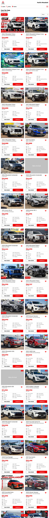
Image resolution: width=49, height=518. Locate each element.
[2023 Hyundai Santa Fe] (36, 412)
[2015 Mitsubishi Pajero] (36, 236)
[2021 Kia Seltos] (36, 130)
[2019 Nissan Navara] (36, 306)
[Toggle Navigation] (47, 6)
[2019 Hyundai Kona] (12, 483)
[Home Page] (3, 2)
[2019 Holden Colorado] (36, 377)
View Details (7, 49)
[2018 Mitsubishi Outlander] (12, 412)
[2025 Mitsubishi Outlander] (36, 165)
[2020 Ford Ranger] (12, 447)
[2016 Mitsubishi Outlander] (12, 165)
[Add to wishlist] (22, 35)
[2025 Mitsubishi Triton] (12, 95)
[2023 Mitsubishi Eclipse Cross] (36, 25)
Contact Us (17, 49)
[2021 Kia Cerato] (36, 447)
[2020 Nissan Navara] (36, 483)
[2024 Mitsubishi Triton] (12, 25)
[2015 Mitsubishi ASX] (12, 377)
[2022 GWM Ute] (36, 342)
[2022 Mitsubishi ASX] (12, 342)
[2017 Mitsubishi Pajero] (36, 95)
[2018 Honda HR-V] (36, 201)
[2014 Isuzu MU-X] (12, 201)
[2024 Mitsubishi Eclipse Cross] (36, 60)
